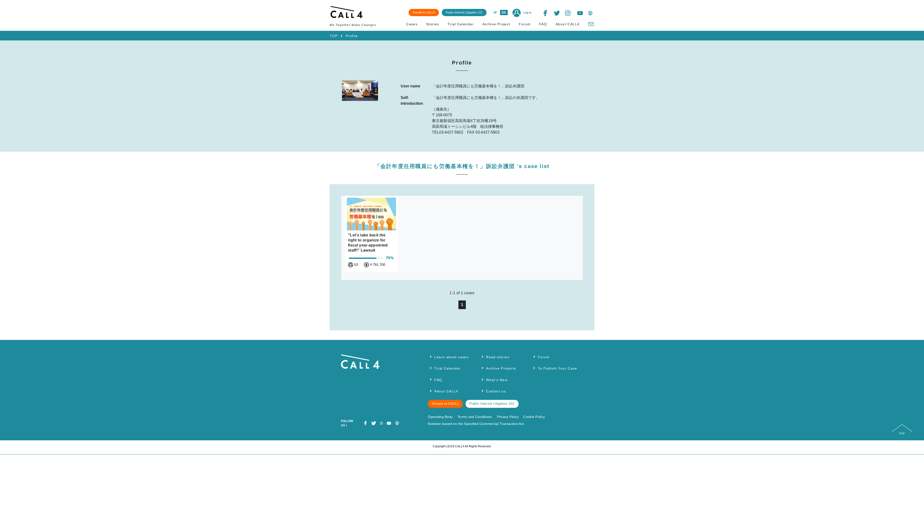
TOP (334, 36)
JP (495, 12)
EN (504, 12)
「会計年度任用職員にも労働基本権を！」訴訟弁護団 (462, 166)
